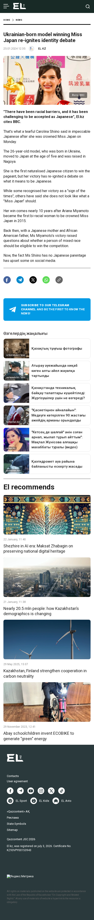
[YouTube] (30, 790)
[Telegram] (20, 790)
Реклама (13, 817)
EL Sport (21, 800)
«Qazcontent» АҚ (18, 811)
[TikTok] (61, 790)
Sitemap (12, 830)
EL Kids (44, 800)
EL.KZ (42, 48)
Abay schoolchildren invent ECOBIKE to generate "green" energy (38, 736)
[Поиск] (88, 6)
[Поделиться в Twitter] (33, 279)
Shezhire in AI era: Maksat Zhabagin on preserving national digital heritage (38, 549)
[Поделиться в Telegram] (20, 279)
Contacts (13, 776)
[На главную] (19, 6)
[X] (51, 790)
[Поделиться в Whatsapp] (46, 279)
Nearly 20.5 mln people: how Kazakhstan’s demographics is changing (41, 611)
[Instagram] (41, 790)
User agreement (17, 781)
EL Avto (66, 800)
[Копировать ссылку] (59, 279)
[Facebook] (10, 790)
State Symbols (16, 823)
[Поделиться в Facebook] (7, 279)
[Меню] (6, 6)
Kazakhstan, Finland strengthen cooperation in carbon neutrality (45, 673)
